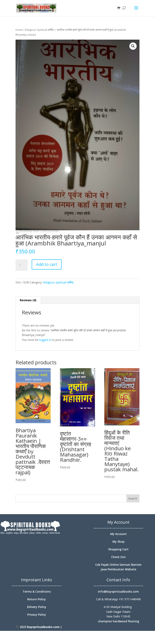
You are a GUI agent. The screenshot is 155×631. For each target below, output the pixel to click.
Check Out (118, 557)
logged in (45, 340)
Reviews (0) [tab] (28, 300)
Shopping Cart (118, 549)
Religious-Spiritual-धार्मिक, (39, 30)
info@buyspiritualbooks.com (118, 591)
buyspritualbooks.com (43, 627)
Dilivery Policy (36, 607)
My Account (118, 534)
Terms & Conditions (37, 591)
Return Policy (36, 599)
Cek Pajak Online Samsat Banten (118, 565)
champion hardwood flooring (118, 621)
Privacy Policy (36, 614)
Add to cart (46, 264)
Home (19, 30)
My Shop (118, 541)
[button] (133, 46)
